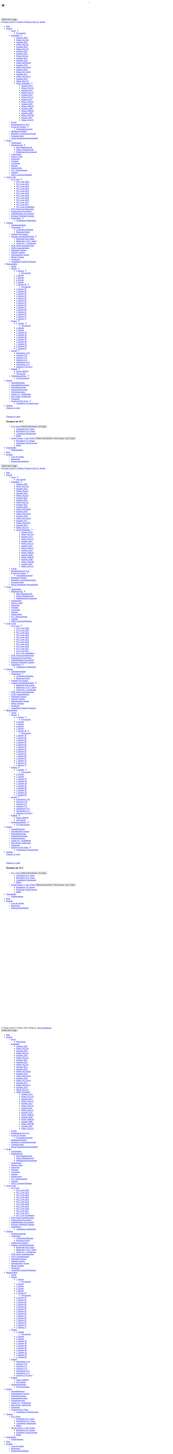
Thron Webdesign (44, 1028)
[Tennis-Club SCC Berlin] (23, 22)
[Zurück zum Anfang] (3, 5)
